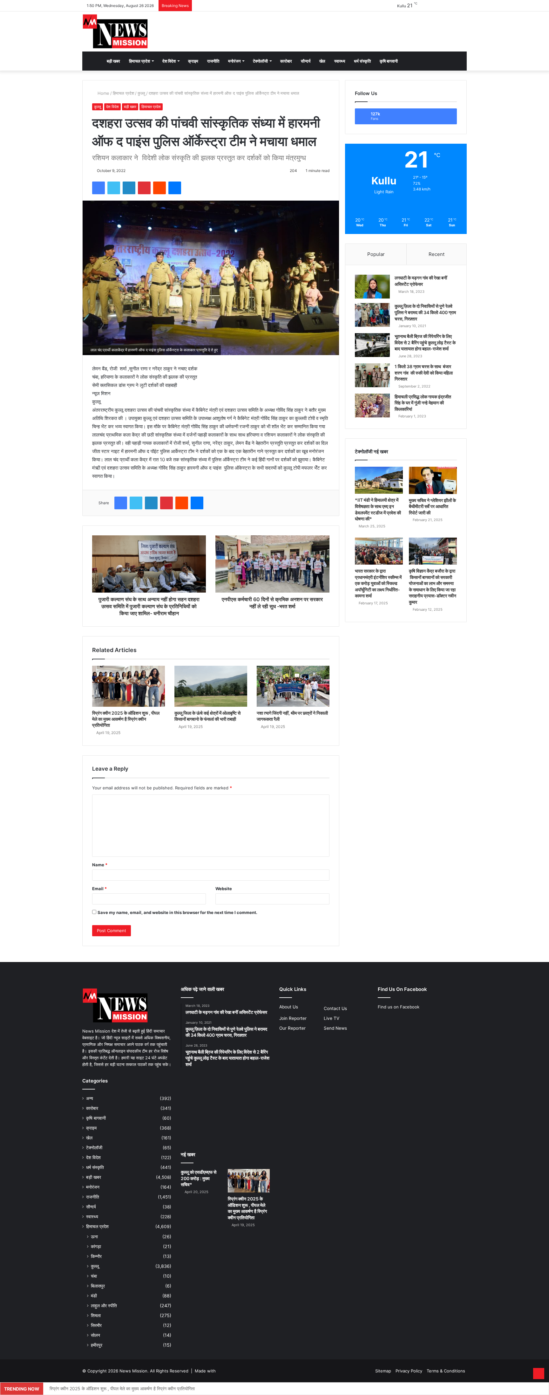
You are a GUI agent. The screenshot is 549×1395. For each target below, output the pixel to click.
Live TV (331, 1018)
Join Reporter (293, 1018)
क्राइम (193, 61)
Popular (376, 254)
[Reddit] (159, 188)
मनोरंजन (234, 61)
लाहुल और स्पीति (104, 1305)
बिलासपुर (98, 1285)
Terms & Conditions (446, 1370)
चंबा (94, 1276)
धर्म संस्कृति (362, 61)
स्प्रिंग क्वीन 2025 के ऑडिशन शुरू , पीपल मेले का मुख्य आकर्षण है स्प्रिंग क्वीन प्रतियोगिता (125, 719)
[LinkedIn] (129, 188)
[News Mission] (115, 31)
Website (223, 888)
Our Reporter (292, 1028)
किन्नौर (96, 1256)
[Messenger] (174, 188)
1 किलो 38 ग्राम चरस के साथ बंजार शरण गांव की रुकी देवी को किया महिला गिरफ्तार (424, 372)
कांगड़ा (96, 1246)
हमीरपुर (96, 1345)
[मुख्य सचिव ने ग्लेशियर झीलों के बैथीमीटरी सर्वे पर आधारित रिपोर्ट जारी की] (433, 480)
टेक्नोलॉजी (260, 61)
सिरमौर (96, 1325)
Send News (335, 1028)
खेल (322, 61)
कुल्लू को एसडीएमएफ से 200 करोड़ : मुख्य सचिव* (198, 1178)
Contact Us (335, 1008)
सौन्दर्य (305, 61)
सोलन (95, 1335)
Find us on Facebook (398, 1006)
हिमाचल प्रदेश (139, 61)
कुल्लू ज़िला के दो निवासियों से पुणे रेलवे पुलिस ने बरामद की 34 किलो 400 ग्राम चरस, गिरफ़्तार (425, 312)
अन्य (89, 1098)
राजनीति (213, 61)
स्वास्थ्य (339, 61)
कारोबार (286, 61)
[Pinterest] (144, 188)
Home (102, 93)
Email (99, 888)
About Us (288, 1006)
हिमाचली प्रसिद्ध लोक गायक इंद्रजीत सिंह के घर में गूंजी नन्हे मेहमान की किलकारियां (423, 403)
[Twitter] (113, 188)
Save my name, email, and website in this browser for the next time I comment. (177, 912)
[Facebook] (98, 188)
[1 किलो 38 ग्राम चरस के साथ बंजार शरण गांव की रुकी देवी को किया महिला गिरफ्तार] (372, 375)
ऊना (94, 1236)
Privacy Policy (409, 1370)
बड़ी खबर (113, 61)
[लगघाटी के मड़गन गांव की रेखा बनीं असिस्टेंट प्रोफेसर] (372, 287)
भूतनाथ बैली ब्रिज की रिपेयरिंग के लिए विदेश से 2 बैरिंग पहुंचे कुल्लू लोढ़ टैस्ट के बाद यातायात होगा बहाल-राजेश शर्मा (425, 342)
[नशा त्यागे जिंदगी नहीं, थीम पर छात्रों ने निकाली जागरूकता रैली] (293, 686)
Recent (436, 254)
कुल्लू (141, 93)
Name (99, 864)
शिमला (96, 1315)
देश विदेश (169, 61)
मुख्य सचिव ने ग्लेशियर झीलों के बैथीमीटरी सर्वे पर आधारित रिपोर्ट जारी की (432, 506)
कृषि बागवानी (389, 61)
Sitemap (383, 1370)
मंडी (94, 1295)
